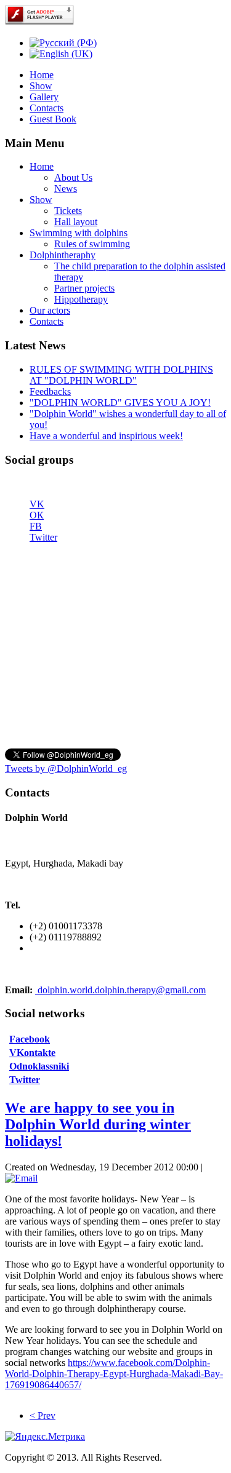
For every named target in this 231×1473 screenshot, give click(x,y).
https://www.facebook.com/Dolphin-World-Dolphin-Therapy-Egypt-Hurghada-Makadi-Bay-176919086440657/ (114, 1373)
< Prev (42, 1415)
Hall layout (75, 221)
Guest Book (53, 119)
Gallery (44, 97)
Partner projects (84, 288)
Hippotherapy (81, 299)
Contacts (46, 108)
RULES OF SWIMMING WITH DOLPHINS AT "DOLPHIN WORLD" (121, 375)
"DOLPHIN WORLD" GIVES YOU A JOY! (120, 402)
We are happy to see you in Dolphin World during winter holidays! (98, 1124)
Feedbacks (50, 391)
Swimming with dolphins (79, 233)
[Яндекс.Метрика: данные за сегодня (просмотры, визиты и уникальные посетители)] (45, 1436)
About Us (73, 177)
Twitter (43, 537)
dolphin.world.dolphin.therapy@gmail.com (122, 990)
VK (37, 504)
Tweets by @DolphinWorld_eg (66, 768)
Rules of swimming (92, 244)
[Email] (21, 1178)
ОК (37, 515)
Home (42, 74)
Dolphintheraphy (62, 255)
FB (36, 526)
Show (41, 86)
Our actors (50, 310)
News (65, 188)
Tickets (68, 210)
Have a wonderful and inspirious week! (106, 436)
